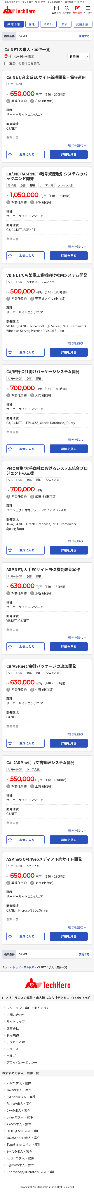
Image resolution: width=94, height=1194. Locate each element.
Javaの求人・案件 (19, 1090)
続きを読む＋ (77, 145)
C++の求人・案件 (18, 1110)
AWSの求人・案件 (19, 1124)
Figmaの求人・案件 (20, 1165)
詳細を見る (68, 154)
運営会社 (13, 1028)
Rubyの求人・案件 (19, 1103)
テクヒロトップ (11, 967)
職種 (31, 24)
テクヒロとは (16, 1042)
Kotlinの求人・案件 (20, 1158)
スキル (47, 24)
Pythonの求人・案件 (21, 1096)
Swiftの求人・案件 (19, 1151)
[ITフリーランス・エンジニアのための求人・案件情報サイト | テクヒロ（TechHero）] (19, 10)
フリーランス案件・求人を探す (28, 1008)
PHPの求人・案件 (19, 1083)
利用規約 (13, 1035)
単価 (64, 24)
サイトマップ (16, 1021)
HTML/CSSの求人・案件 (23, 1131)
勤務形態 (82, 24)
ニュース (13, 1049)
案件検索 (29, 967)
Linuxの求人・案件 (20, 1117)
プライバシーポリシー (22, 1062)
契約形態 (13, 24)
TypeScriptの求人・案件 (24, 1144)
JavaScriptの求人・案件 (23, 1137)
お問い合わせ (16, 1014)
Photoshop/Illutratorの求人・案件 (31, 1172)
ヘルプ (11, 1055)
